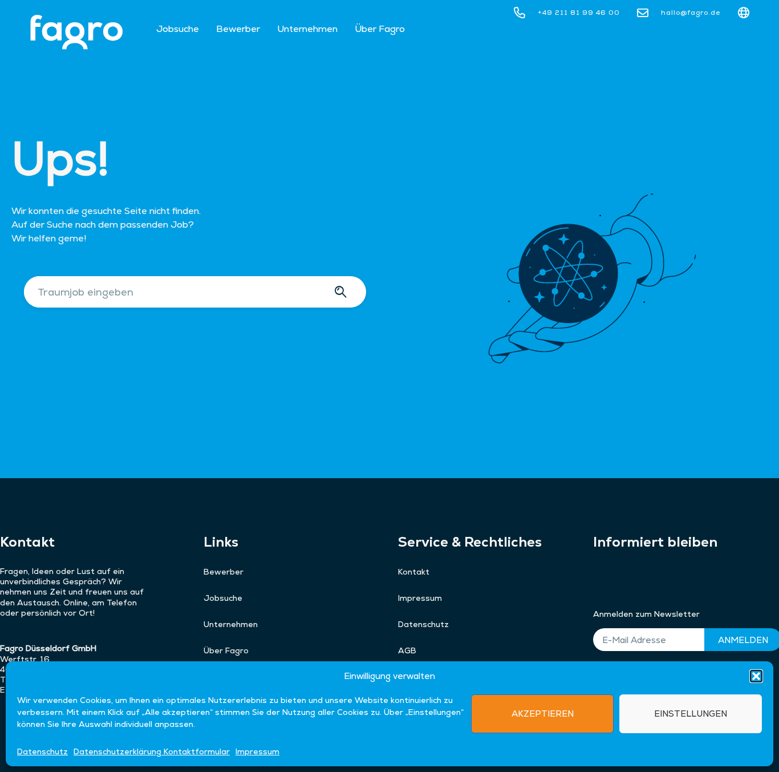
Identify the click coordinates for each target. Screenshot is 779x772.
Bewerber (238, 29)
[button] (756, 676)
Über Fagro (380, 29)
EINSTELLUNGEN (690, 713)
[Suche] (342, 292)
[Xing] (600, 573)
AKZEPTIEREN (543, 713)
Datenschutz (42, 751)
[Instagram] (625, 573)
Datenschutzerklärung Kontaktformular (152, 751)
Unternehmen (307, 29)
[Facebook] (675, 573)
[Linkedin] (700, 573)
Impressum (257, 751)
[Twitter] (650, 573)
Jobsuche (177, 29)
